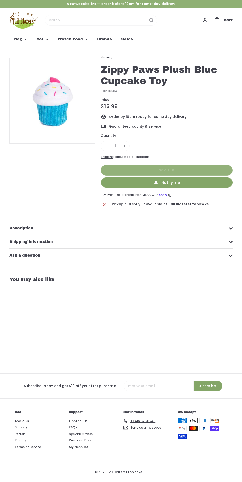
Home (105, 57)
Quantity (108, 135)
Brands (104, 39)
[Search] (151, 20)
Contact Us (78, 421)
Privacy (20, 440)
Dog (18, 39)
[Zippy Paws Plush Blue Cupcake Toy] (26, 324)
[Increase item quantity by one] (124, 146)
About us (22, 421)
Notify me (170, 182)
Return (20, 434)
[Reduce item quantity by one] (106, 146)
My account (78, 447)
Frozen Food (71, 39)
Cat (40, 39)
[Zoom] (52, 100)
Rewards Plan (80, 440)
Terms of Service (28, 447)
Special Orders (81, 434)
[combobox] (101, 20)
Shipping (107, 157)
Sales (127, 39)
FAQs (73, 427)
